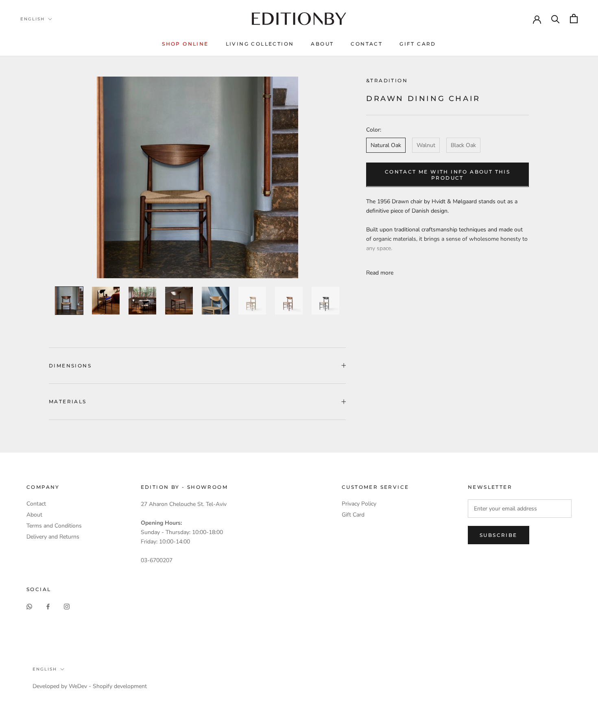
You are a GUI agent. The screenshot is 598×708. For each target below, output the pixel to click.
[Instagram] (67, 606)
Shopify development (120, 686)
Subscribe (498, 535)
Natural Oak (386, 145)
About (322, 44)
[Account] (537, 19)
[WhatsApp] (29, 606)
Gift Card (417, 44)
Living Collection (260, 44)
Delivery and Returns (52, 537)
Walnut (426, 145)
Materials (68, 401)
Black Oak (463, 145)
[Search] (555, 18)
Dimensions (70, 366)
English (32, 19)
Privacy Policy (359, 504)
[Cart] (574, 18)
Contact (366, 44)
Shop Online (185, 44)
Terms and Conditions (54, 526)
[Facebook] (48, 606)
